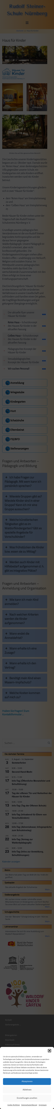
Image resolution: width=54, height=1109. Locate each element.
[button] (49, 1050)
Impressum (43, 1105)
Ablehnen (27, 1090)
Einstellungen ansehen (27, 1098)
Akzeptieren (27, 1081)
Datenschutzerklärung (29, 1105)
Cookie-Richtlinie (14, 1105)
